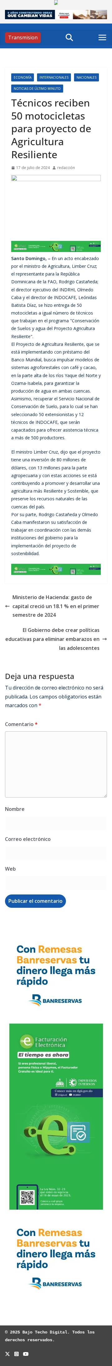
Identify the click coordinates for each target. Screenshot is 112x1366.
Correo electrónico (28, 839)
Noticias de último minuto (37, 88)
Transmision (23, 37)
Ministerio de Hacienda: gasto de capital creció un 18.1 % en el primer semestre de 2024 (55, 606)
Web (10, 868)
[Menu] (102, 37)
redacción (66, 167)
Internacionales (54, 77)
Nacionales (86, 77)
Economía (22, 77)
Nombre (15, 809)
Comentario (21, 724)
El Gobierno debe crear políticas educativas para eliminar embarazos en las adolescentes (52, 639)
